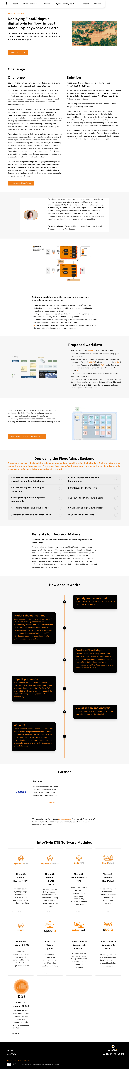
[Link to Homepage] (113, 1048)
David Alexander (65, 819)
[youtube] (107, 1054)
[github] (115, 1054)
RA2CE (80, 371)
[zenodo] (111, 1054)
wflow (117, 362)
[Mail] (122, 1054)
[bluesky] (119, 1054)
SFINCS (92, 362)
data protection (23, 1060)
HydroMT (91, 351)
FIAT (102, 365)
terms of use (11, 1060)
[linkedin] (103, 1054)
